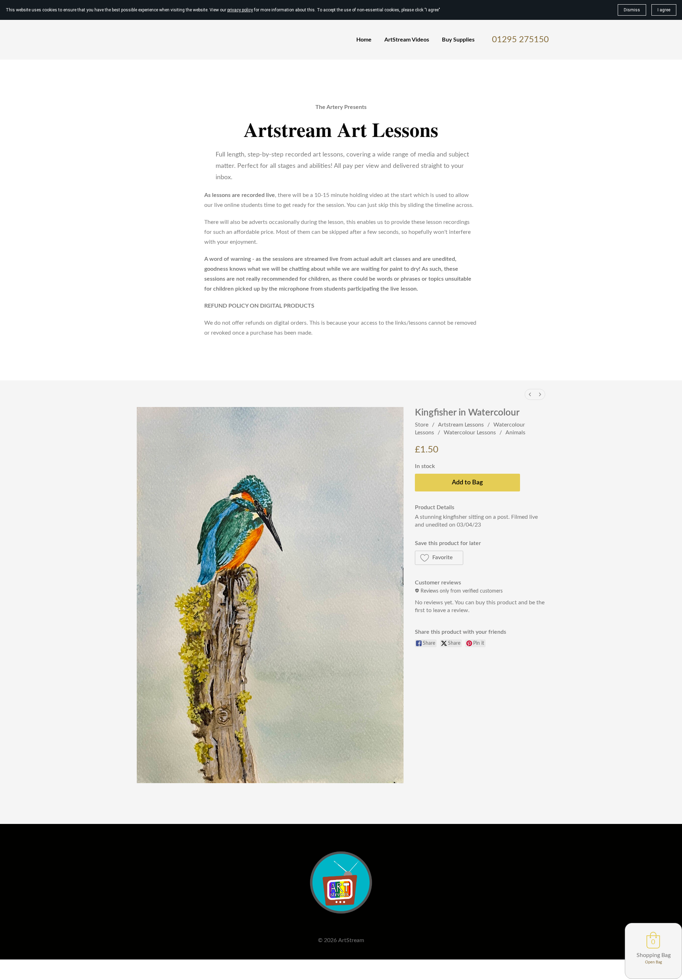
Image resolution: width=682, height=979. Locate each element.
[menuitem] (530, 394)
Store (421, 425)
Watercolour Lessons (470, 432)
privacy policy (240, 9)
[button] (439, 558)
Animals (515, 432)
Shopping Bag (654, 955)
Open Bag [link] (653, 962)
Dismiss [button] (632, 9)
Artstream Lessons (461, 425)
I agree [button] (663, 9)
